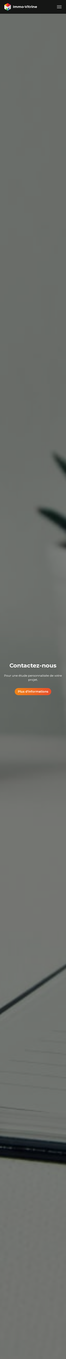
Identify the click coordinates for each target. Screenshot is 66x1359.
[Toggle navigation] (59, 6)
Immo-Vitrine (25, 7)
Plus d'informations (33, 691)
